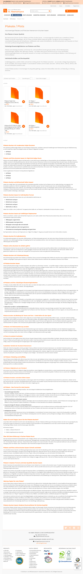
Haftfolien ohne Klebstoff (7, 560)
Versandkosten (18, 106)
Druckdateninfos (34, 552)
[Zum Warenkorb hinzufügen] (23, 101)
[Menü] (80, 558)
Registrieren (76, 6)
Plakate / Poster (8, 553)
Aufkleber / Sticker (8, 556)
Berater (32, 556)
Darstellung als (26, 78)
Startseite (5, 19)
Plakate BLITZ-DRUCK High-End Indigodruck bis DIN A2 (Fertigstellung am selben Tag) (13, 128)
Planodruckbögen (20, 555)
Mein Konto (53, 6)
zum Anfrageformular (41, 543)
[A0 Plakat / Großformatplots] (39, 118)
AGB (31, 560)
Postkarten (19, 550)
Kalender (6, 550)
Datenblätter (33, 553)
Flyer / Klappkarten (21, 553)
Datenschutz (33, 563)
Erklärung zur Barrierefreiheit (32, 566)
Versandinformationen (35, 550)
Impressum (33, 561)
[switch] (77, 568)
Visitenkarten (19, 552)
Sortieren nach (7, 78)
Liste (33, 78)
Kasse (60, 6)
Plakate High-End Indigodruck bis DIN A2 (12, 101)
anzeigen (44, 78)
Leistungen (32, 558)
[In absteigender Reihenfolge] (20, 78)
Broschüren (7, 552)
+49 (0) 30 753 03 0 (17, 3)
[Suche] (49, 11)
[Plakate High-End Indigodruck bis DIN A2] (15, 93)
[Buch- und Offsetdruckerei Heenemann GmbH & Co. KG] (15, 10)
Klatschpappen (8, 555)
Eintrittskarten (7, 558)
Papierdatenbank (34, 555)
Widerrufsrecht (33, 564)
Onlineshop (12, 19)
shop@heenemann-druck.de (72, 3)
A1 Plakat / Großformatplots (34, 101)
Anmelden (67, 6)
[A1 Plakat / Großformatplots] (39, 93)
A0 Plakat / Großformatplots (34, 126)
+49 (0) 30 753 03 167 (56, 3)
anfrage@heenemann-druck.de (32, 3)
